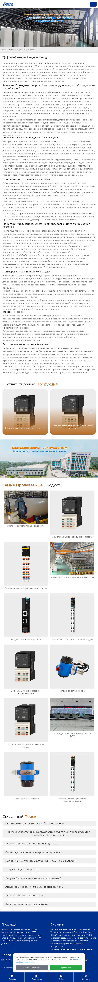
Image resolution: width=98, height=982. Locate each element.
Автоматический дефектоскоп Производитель (34, 823)
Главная (4, 50)
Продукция (37, 977)
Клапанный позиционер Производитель (31, 843)
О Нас (61, 977)
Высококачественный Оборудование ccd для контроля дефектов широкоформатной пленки (49, 833)
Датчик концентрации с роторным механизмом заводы (40, 860)
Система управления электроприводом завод (34, 852)
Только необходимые (32, 968)
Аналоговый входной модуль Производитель (34, 886)
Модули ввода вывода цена (22, 869)
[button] (90, 411)
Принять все (66, 968)
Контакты (86, 977)
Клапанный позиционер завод (24, 895)
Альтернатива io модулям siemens (26, 904)
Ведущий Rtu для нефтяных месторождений (33, 878)
